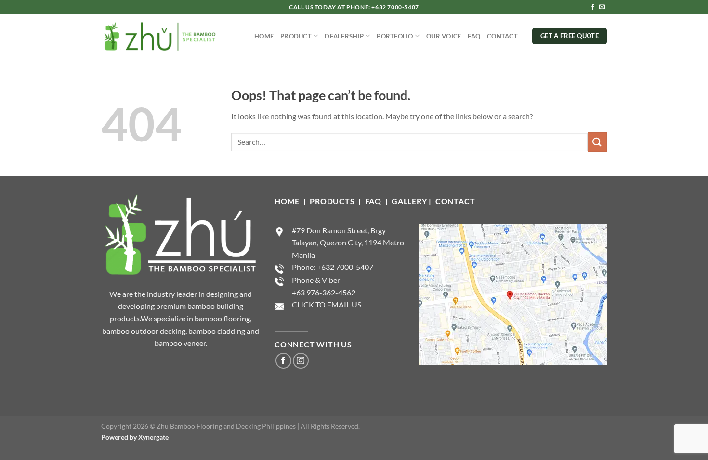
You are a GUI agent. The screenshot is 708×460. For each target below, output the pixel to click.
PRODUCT (296, 36)
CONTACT (502, 36)
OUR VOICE (443, 36)
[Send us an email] (602, 7)
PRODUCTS (333, 200)
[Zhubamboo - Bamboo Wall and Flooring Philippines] (159, 36)
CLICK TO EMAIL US (326, 304)
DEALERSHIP (344, 36)
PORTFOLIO (395, 36)
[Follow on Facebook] (593, 7)
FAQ (474, 36)
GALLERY (409, 200)
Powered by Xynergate (135, 437)
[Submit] (597, 141)
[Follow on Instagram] (301, 361)
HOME (264, 36)
